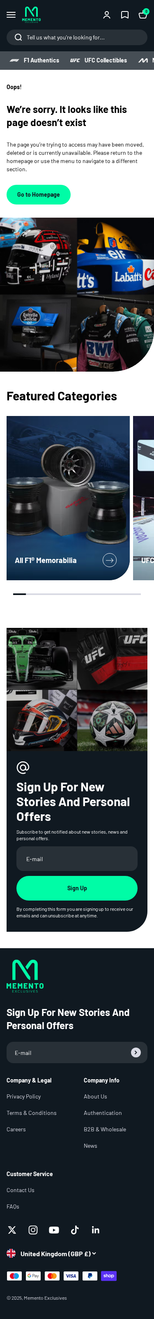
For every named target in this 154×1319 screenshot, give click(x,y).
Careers (16, 1129)
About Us (95, 1096)
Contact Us (20, 1189)
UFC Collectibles (106, 60)
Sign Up (77, 888)
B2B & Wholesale (105, 1129)
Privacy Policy (24, 1096)
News (90, 1145)
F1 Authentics (41, 60)
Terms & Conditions (32, 1112)
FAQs (13, 1206)
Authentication (103, 1112)
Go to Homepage (38, 194)
